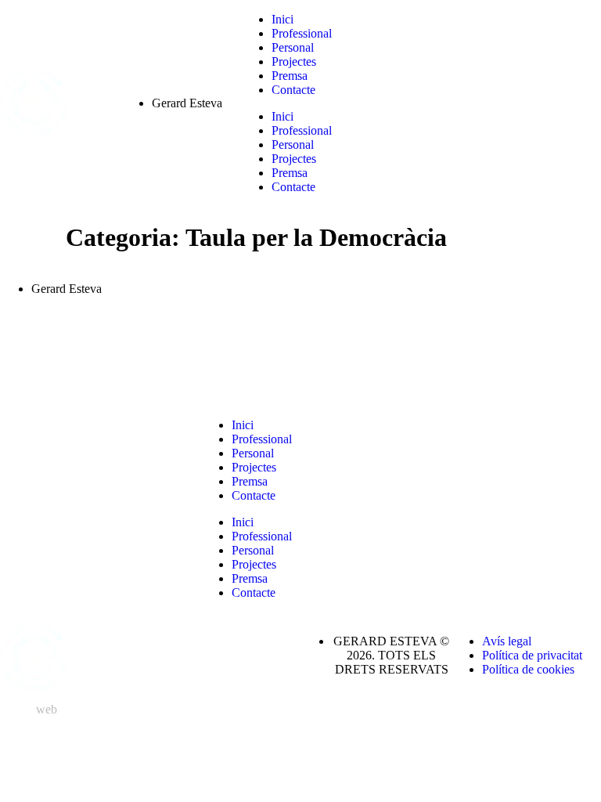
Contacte (293, 89)
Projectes (294, 61)
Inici (282, 19)
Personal (293, 47)
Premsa (290, 75)
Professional (302, 33)
